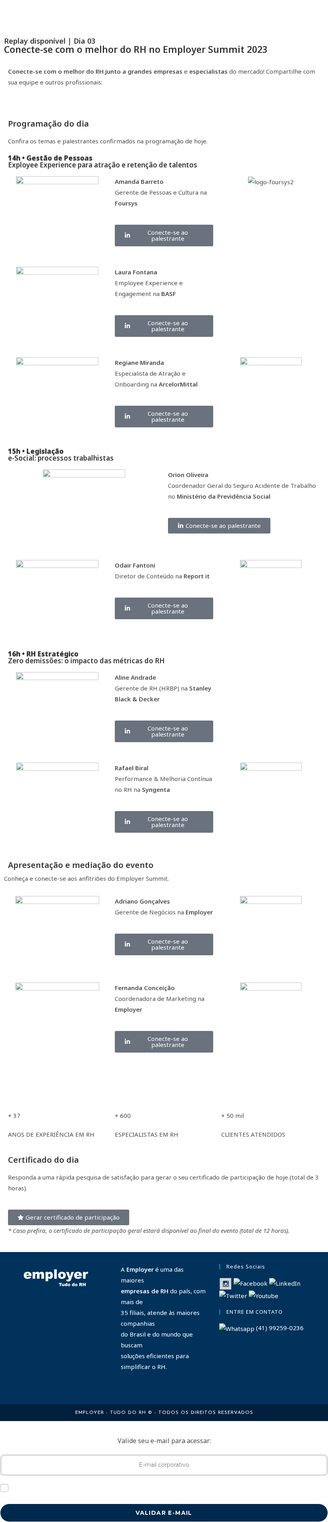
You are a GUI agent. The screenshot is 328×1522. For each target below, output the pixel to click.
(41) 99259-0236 (279, 1328)
